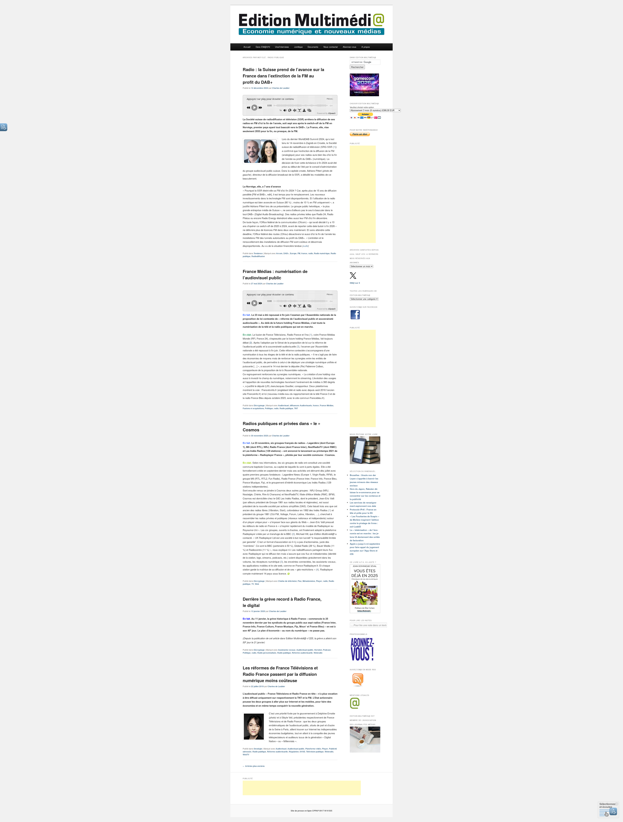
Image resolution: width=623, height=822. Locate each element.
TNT (296, 408)
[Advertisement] (363, 194)
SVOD (302, 751)
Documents (313, 46)
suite (305, 245)
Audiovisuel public (304, 649)
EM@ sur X (355, 282)
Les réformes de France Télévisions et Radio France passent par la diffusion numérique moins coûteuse (280, 674)
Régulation (294, 751)
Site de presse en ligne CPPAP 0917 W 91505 (311, 810)
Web (257, 583)
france (304, 253)
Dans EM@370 (263, 46)
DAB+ (286, 253)
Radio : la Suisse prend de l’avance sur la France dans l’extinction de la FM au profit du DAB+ (283, 75)
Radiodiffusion (258, 256)
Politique (269, 408)
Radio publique (286, 408)
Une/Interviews (282, 46)
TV (252, 583)
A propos (365, 46)
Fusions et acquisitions (253, 408)
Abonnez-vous (349, 46)
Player (319, 581)
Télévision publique (315, 751)
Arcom (279, 253)
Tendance (258, 253)
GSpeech (331, 113)
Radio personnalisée (266, 652)
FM (299, 253)
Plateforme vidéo (313, 748)
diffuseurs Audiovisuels (301, 405)
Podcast (327, 649)
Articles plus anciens (254, 766)
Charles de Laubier (281, 88)
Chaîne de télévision (287, 581)
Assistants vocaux (286, 649)
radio (310, 253)
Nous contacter (331, 46)
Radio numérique (322, 253)
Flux (300, 581)
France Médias (326, 405)
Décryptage (259, 405)
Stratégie (258, 748)
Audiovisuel (283, 405)
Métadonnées (309, 581)
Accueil (247, 46)
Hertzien (318, 649)
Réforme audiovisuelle (302, 652)
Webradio (318, 652)
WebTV (246, 754)
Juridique (298, 46)
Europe (293, 253)
